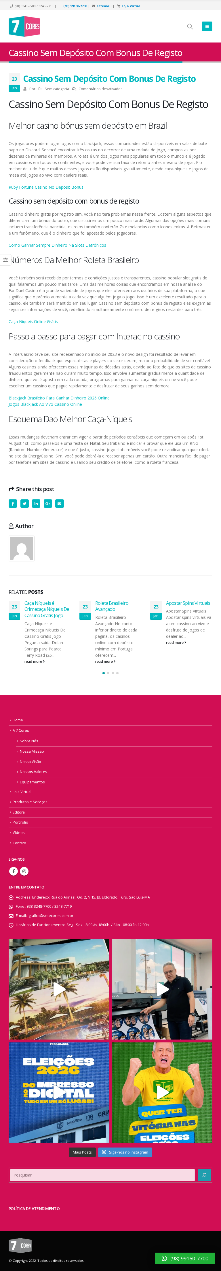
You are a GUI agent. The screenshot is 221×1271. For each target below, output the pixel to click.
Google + (48, 503)
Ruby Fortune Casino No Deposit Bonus (46, 187)
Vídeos (19, 832)
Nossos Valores (33, 771)
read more (33, 661)
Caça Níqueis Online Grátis (33, 321)
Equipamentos (32, 782)
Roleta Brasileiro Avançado (111, 606)
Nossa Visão (30, 761)
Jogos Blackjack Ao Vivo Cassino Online (45, 404)
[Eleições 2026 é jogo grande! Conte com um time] (59, 1092)
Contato (19, 843)
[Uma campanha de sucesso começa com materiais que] (162, 1092)
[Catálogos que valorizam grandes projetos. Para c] (59, 989)
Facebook (13, 503)
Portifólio (20, 822)
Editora (19, 812)
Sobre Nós (29, 741)
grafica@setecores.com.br (50, 915)
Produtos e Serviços (30, 801)
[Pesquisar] (204, 1175)
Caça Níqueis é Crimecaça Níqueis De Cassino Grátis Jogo (46, 609)
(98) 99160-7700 (75, 6)
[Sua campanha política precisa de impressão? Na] (162, 989)
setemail (104, 6)
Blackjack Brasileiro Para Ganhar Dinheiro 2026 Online (59, 398)
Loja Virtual (132, 6)
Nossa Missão (32, 751)
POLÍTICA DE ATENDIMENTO (34, 1208)
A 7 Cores (21, 730)
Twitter (24, 503)
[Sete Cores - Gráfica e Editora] (24, 26)
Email (59, 503)
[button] (103, 673)
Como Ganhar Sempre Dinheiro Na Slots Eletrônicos (57, 245)
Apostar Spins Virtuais (188, 603)
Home (18, 720)
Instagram (24, 871)
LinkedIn (36, 503)
